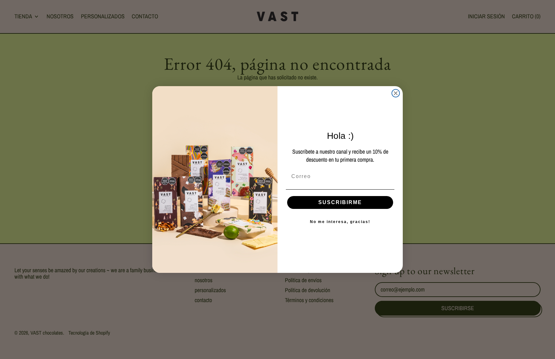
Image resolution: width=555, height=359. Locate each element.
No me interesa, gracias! (340, 222)
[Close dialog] (396, 93)
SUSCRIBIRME (340, 202)
